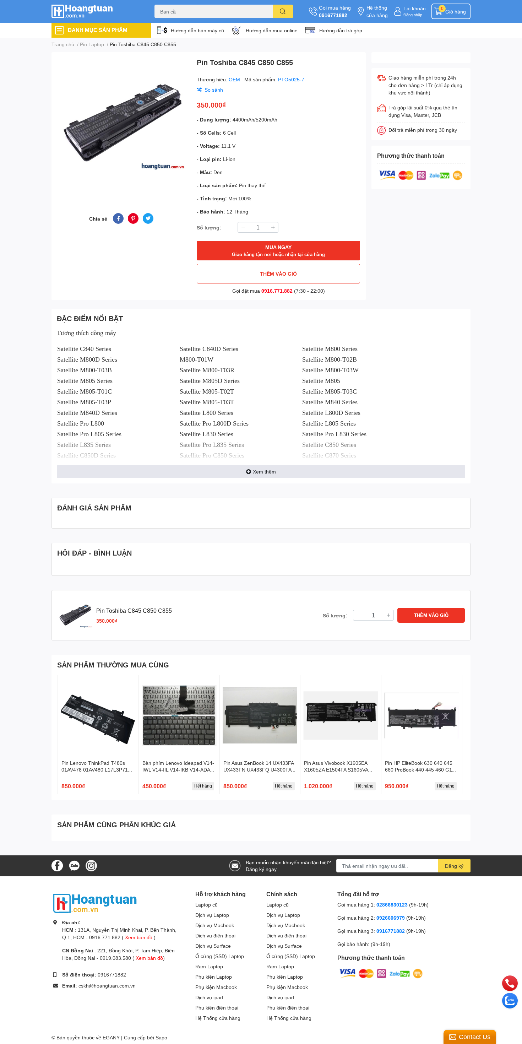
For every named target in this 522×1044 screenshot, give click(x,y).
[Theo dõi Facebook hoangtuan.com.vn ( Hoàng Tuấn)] (57, 865)
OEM (235, 79)
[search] (283, 11)
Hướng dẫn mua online (272, 30)
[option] (121, 124)
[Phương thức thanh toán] (420, 175)
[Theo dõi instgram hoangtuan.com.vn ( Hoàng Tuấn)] (91, 865)
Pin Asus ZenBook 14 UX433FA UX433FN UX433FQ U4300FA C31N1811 (258, 770)
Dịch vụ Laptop (212, 915)
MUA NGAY (278, 250)
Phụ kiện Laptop (213, 977)
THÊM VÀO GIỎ (278, 274)
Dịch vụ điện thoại (215, 935)
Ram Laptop (209, 966)
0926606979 (390, 918)
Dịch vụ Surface (213, 946)
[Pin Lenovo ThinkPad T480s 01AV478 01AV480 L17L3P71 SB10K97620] (98, 715)
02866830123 (392, 905)
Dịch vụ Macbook (214, 925)
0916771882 (333, 15)
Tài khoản (414, 8)
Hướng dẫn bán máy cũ (197, 30)
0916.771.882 (277, 291)
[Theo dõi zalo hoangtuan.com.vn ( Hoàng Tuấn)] (74, 865)
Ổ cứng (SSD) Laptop (219, 956)
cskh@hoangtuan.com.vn (107, 986)
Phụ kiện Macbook (216, 987)
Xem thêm (264, 472)
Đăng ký (454, 866)
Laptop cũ (206, 905)
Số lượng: (209, 228)
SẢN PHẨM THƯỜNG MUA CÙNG (113, 664)
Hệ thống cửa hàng (377, 11)
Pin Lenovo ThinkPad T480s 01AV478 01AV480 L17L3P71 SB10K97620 (94, 770)
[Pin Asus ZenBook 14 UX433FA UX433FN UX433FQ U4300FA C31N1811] (260, 715)
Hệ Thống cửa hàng (217, 1018)
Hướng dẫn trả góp (340, 30)
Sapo (161, 1037)
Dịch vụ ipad (209, 997)
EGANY (111, 1037)
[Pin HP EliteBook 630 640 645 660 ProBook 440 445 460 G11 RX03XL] (421, 715)
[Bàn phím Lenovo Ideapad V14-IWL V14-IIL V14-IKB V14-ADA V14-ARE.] (179, 715)
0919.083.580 (115, 958)
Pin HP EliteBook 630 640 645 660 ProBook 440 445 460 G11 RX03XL (420, 770)
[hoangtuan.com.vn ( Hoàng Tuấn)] (95, 11)
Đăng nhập (412, 14)
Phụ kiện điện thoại (216, 1008)
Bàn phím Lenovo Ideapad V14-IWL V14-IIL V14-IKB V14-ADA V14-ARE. (178, 770)
